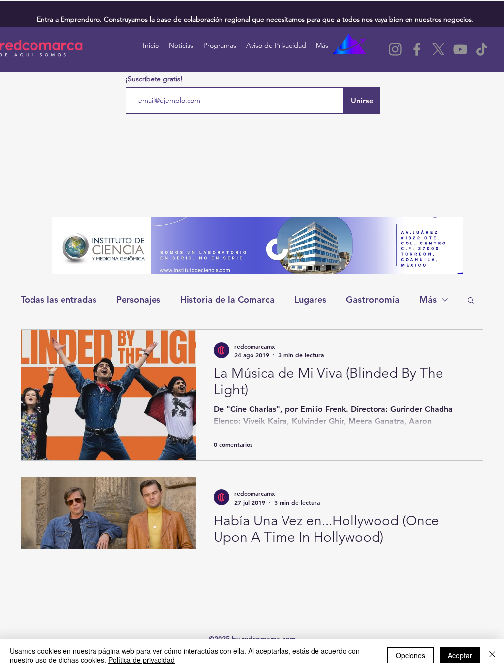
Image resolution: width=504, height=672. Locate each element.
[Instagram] (395, 49)
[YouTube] (460, 49)
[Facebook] (417, 49)
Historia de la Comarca (227, 299)
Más (428, 299)
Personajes (138, 299)
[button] (470, 301)
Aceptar (460, 655)
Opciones (410, 655)
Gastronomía (373, 299)
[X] (438, 49)
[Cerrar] (492, 655)
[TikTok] (481, 49)
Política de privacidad (141, 660)
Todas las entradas (58, 299)
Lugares (310, 299)
